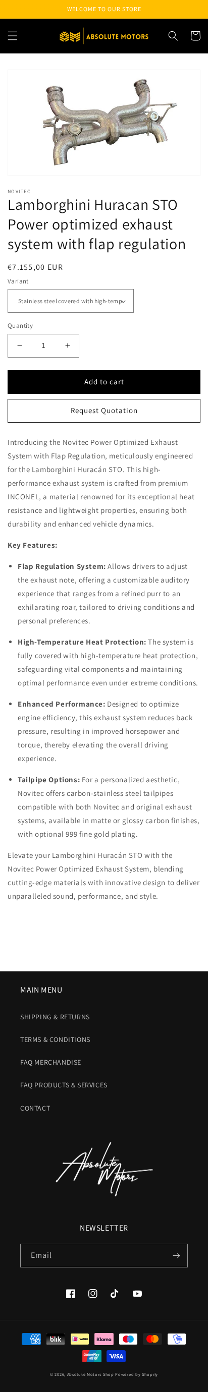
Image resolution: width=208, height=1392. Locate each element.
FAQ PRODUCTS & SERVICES (64, 1084)
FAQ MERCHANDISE (50, 1062)
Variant (18, 281)
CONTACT (35, 1108)
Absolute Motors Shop (90, 1374)
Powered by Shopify (136, 1374)
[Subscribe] (176, 1255)
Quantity (20, 325)
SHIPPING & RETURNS (55, 1016)
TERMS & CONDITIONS (55, 1039)
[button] (13, 36)
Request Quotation (104, 410)
